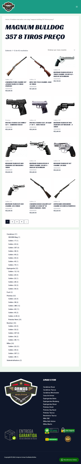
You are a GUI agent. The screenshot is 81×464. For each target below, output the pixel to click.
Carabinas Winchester (51, 393)
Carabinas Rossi (49, 387)
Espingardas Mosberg (51, 401)
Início (7, 19)
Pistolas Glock (48, 407)
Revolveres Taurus (49, 416)
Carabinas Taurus (49, 390)
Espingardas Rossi (50, 404)
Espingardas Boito (49, 398)
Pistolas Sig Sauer (49, 410)
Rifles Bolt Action (49, 421)
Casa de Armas (48, 396)
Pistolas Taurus (48, 413)
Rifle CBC (46, 418)
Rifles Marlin (47, 424)
